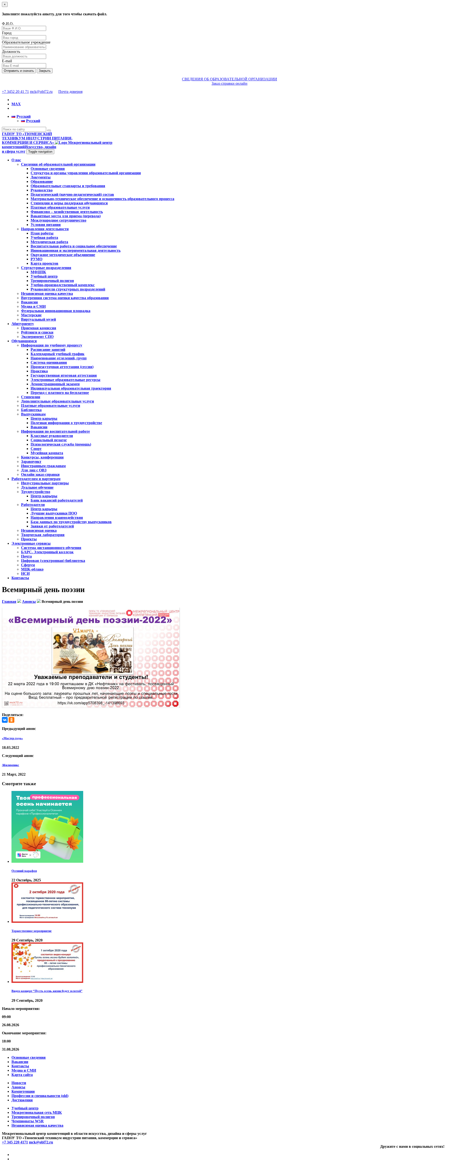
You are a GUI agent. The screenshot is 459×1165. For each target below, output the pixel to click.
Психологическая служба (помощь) (61, 444)
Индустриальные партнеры (45, 483)
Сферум (28, 565)
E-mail (7, 61)
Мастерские (31, 315)
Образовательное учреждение (26, 42)
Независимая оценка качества (47, 293)
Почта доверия (70, 92)
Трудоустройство (35, 492)
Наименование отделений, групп (59, 358)
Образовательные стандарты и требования (68, 186)
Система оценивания (49, 362)
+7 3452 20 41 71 (15, 92)
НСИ (25, 573)
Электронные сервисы (31, 543)
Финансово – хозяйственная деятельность (67, 212)
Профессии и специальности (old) (39, 1096)
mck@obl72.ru (41, 92)
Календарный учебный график (57, 354)
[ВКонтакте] (5, 720)
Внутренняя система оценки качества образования (65, 298)
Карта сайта (22, 1075)
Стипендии (30, 397)
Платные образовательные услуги (60, 207)
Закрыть (45, 71)
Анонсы (18, 1087)
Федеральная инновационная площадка (55, 311)
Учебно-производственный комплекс (63, 285)
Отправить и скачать (19, 71)
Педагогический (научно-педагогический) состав (72, 194)
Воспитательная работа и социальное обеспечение (74, 246)
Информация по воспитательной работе (55, 431)
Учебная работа (44, 237)
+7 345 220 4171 (15, 1142)
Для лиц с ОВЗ (33, 470)
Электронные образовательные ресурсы (65, 380)
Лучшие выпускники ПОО (54, 513)
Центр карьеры (44, 418)
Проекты (29, 539)
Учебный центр (44, 276)
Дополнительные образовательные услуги (57, 401)
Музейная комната (47, 453)
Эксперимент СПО (37, 337)
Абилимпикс (10, 765)
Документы (41, 177)
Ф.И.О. (8, 24)
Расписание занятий (48, 349)
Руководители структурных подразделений (68, 289)
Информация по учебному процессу (51, 345)
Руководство (42, 190)
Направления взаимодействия (57, 517)
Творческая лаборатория (43, 535)
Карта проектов (44, 263)
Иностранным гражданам (43, 466)
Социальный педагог (49, 440)
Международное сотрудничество (58, 220)
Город (6, 33)
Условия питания (46, 225)
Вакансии (29, 302)
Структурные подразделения (46, 268)
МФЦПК (38, 272)
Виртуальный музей (38, 319)
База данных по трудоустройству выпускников (71, 522)
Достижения (22, 1100)
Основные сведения (48, 169)
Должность (11, 52)
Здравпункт (31, 461)
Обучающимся (24, 341)
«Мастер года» (12, 738)
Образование (42, 181)
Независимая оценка (39, 530)
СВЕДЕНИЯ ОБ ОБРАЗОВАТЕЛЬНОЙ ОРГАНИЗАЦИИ (229, 79)
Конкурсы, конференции (42, 457)
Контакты (20, 578)
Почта (26, 556)
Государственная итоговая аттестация (64, 375)
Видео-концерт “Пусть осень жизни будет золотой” (46, 991)
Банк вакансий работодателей (57, 500)
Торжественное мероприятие (31, 931)
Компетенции (23, 1091)
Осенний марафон (24, 871)
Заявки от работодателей (52, 526)
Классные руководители (52, 436)
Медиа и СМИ (33, 306)
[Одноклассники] (11, 720)
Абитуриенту (22, 324)
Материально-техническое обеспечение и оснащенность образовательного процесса (102, 199)
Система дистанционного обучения (51, 548)
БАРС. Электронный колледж (47, 552)
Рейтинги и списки (37, 332)
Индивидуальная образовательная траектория (71, 388)
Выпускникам (33, 414)
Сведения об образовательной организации (58, 164)
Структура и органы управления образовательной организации (86, 173)
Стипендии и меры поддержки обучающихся (69, 203)
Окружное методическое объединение (63, 255)
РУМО (36, 259)
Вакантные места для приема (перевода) (66, 216)
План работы (42, 233)
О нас (16, 160)
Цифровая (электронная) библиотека (53, 561)
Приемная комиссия (38, 328)
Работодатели (33, 505)
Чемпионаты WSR (27, 1121)
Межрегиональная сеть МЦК (36, 1112)
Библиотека (31, 410)
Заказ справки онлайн (229, 83)
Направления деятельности (45, 229)
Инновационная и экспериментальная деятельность (75, 250)
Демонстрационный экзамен (55, 384)
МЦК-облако (32, 569)
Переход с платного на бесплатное (60, 393)
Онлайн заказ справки (40, 474)
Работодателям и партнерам (35, 479)
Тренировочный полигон (52, 281)
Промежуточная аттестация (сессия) (62, 367)
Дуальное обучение (37, 487)
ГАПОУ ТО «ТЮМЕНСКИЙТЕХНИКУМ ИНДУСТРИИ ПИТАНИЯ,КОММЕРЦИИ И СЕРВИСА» (37, 138)
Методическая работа (49, 242)
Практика (39, 371)
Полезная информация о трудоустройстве (66, 423)
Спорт (36, 449)
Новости (18, 1083)
